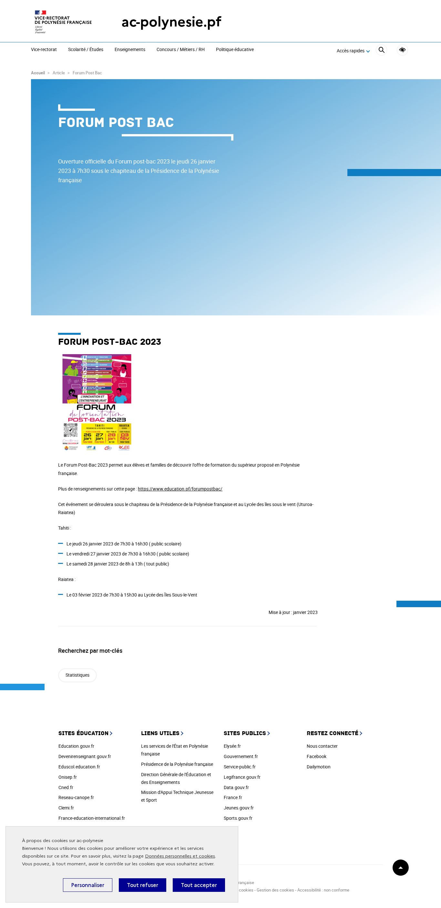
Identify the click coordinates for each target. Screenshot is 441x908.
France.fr (233, 797)
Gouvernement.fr (241, 756)
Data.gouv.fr (236, 787)
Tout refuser (142, 885)
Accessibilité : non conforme (323, 890)
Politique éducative (235, 50)
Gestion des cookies (275, 890)
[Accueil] (63, 21)
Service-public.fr (240, 767)
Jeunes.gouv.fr (239, 808)
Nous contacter (322, 746)
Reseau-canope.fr (76, 797)
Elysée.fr (232, 746)
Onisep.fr (67, 777)
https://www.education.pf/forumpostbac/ (180, 489)
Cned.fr (65, 787)
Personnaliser (87, 885)
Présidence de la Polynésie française (177, 764)
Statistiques (77, 675)
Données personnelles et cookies (180, 856)
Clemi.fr (66, 808)
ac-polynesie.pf (171, 22)
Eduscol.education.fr (79, 767)
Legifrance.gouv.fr (242, 777)
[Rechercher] (381, 51)
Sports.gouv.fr (238, 818)
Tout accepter (199, 885)
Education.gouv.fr (76, 746)
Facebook (316, 756)
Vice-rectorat (44, 50)
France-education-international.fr (91, 818)
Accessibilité (402, 50)
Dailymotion (319, 767)
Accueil (38, 73)
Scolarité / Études (85, 50)
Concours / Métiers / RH (181, 50)
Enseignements (130, 50)
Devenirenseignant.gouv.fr (84, 756)
